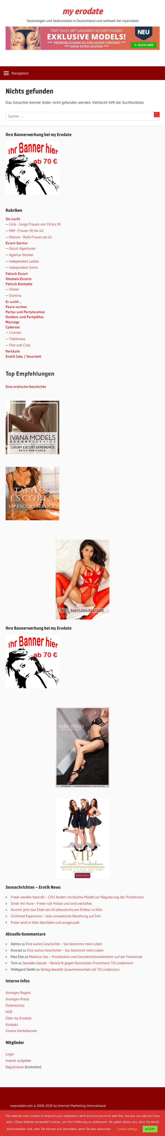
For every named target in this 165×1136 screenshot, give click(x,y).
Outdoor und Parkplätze (24, 316)
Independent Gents (23, 267)
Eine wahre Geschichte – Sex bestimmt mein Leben (64, 944)
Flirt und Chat (19, 345)
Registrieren (15, 1067)
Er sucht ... (13, 301)
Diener (14, 289)
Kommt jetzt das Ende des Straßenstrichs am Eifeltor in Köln (56, 909)
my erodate (82, 11)
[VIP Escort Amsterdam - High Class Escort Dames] (83, 838)
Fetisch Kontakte (19, 284)
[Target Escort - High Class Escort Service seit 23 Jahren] (32, 519)
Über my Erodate (18, 1018)
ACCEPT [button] (150, 1129)
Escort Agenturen (22, 248)
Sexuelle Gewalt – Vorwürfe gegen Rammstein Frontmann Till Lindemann (78, 963)
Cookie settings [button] (126, 1129)
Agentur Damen (21, 254)
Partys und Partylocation (25, 312)
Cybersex (13, 327)
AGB (9, 1011)
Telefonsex (17, 339)
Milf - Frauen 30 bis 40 (26, 230)
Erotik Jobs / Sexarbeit (23, 356)
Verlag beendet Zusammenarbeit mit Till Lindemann (80, 969)
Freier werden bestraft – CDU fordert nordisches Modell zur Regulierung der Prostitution (77, 897)
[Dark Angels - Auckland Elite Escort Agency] (83, 747)
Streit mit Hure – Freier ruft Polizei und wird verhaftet (51, 903)
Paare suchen (16, 306)
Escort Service (17, 243)
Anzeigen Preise (17, 999)
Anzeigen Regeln (18, 992)
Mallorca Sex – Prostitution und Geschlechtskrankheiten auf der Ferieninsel (85, 956)
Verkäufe (13, 351)
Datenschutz (15, 1005)
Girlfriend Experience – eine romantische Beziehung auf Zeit (56, 916)
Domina (15, 295)
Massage (12, 322)
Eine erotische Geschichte (26, 386)
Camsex (15, 332)
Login (10, 1054)
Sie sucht (13, 219)
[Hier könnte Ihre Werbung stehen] (32, 687)
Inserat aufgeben (18, 1060)
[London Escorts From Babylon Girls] (83, 580)
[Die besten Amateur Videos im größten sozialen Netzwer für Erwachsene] (83, 48)
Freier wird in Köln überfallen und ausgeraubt (45, 922)
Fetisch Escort (17, 273)
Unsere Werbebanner (21, 1030)
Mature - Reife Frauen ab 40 (30, 237)
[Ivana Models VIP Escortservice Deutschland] (32, 453)
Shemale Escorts (19, 278)
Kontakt (12, 1024)
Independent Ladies (24, 261)
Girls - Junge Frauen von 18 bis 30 (35, 224)
